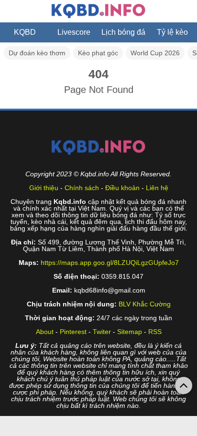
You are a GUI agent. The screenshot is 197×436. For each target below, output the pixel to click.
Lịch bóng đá (123, 32)
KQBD (25, 32)
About (45, 331)
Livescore (73, 32)
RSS (155, 331)
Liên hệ (157, 187)
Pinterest (73, 331)
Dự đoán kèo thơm (37, 53)
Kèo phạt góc (98, 53)
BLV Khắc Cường (145, 304)
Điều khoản (122, 187)
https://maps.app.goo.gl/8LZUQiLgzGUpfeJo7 (110, 262)
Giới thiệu (43, 187)
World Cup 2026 (155, 53)
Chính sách (82, 187)
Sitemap (129, 331)
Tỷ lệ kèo (172, 32)
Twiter (102, 331)
